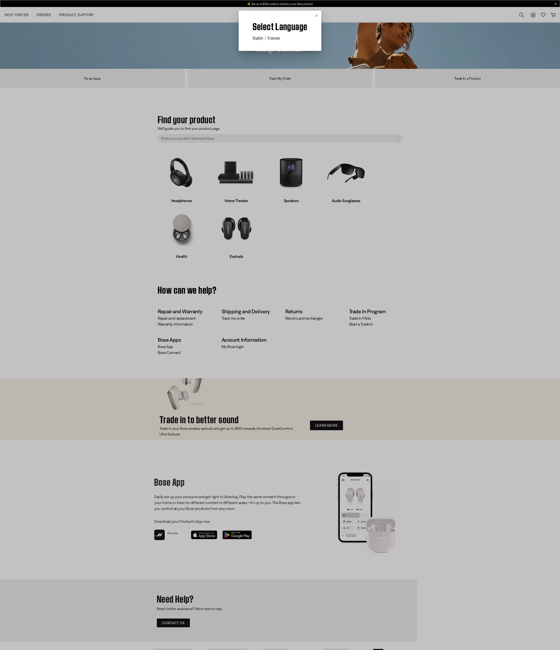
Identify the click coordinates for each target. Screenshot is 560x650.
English (258, 38)
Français (274, 38)
